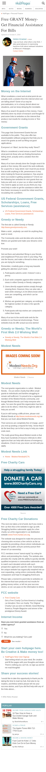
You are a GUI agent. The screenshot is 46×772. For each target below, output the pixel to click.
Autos (11, 8)
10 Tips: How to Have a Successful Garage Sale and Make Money (24, 715)
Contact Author (18, 51)
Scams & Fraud (19, 725)
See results (16, 641)
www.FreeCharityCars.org (19, 535)
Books (19, 8)
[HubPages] (23, 3)
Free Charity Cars (12, 598)
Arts (3, 8)
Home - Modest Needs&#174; (17, 457)
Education (39, 8)
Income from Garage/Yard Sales (27, 710)
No (5, 633)
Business (28, 8)
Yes (5, 629)
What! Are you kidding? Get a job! (18, 637)
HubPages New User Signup (17, 657)
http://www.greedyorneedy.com (14, 227)
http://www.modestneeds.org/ (28, 416)
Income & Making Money (23, 738)
